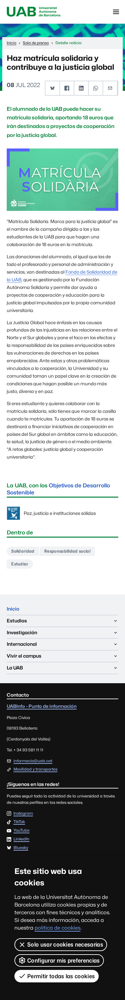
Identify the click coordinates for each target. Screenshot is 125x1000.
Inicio (13, 609)
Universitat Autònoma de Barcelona (34, 12)
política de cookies (57, 928)
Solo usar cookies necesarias (65, 944)
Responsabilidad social (67, 551)
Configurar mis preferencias (63, 960)
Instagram (23, 813)
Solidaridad (23, 551)
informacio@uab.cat (32, 760)
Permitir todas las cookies (61, 976)
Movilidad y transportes (35, 769)
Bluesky (20, 848)
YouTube (21, 830)
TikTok (19, 822)
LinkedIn (21, 839)
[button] (53, 88)
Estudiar (20, 563)
